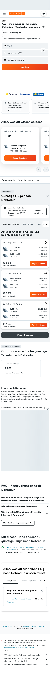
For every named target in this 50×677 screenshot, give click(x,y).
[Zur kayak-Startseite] (17, 13)
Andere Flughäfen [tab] (28, 581)
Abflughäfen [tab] (10, 581)
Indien (41, 626)
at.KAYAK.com (8, 626)
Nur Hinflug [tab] (28, 224)
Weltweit (26, 626)
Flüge (18, 626)
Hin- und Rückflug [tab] (11, 224)
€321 (4, 23)
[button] (4, 13)
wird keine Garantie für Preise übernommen (19, 647)
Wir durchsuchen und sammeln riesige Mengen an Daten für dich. (21, 659)
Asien (34, 626)
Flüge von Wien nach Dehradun (19, 599)
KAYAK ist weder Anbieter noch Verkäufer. (22, 655)
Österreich (11, 602)
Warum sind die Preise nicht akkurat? (20, 664)
